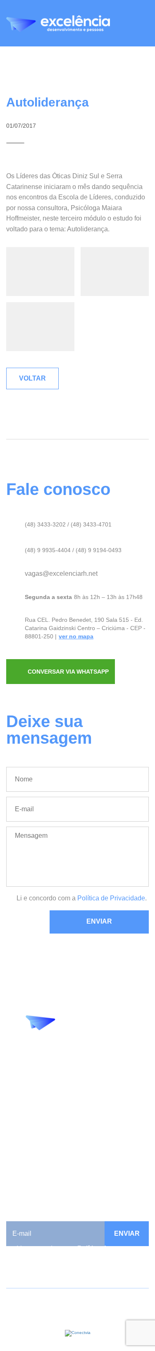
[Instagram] (83, 1051)
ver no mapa (76, 636)
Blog (13, 1116)
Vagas (15, 1144)
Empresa (19, 1106)
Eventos (18, 1125)
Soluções (20, 1134)
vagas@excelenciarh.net (61, 573)
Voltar (32, 378)
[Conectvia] (78, 1333)
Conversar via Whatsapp (68, 671)
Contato (17, 1153)
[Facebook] (65, 1051)
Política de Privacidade (111, 898)
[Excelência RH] (58, 23)
